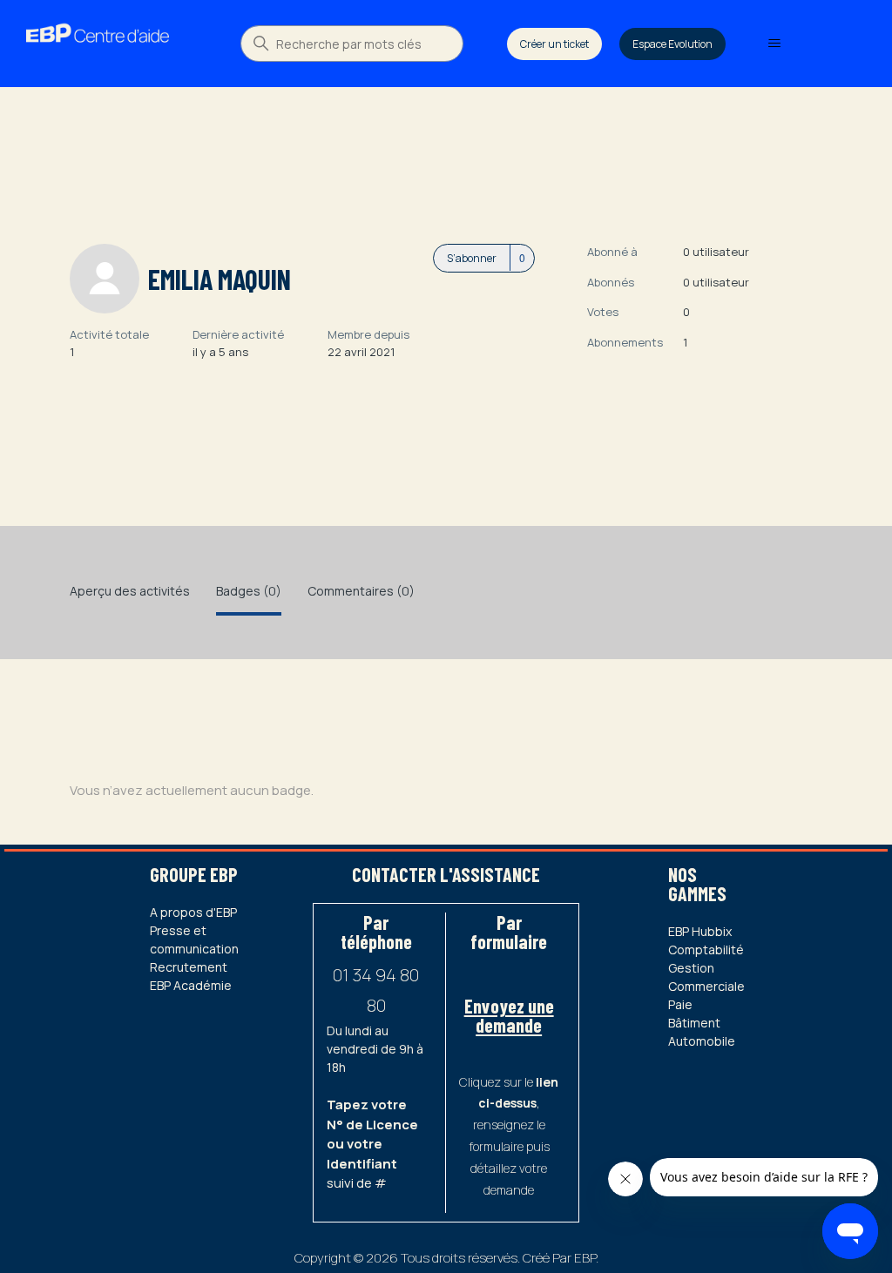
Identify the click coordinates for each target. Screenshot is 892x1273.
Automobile (701, 1041)
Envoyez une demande (509, 1015)
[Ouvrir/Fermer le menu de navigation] (774, 43)
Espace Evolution (672, 44)
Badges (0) (248, 591)
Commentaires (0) (361, 591)
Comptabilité (706, 949)
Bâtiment (694, 1022)
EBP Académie (191, 985)
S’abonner (472, 258)
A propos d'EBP (193, 912)
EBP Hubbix (700, 931)
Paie (680, 1004)
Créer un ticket (554, 44)
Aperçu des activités (130, 591)
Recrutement (188, 967)
